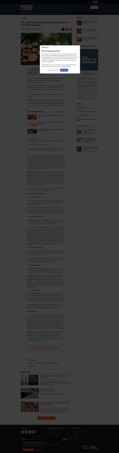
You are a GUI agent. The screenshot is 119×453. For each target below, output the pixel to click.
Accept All (64, 70)
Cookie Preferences (53, 70)
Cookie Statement (66, 66)
